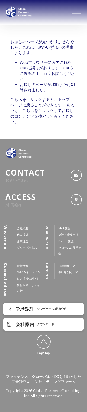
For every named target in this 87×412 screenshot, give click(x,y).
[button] (44, 342)
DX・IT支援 (66, 241)
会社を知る (66, 272)
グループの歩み (27, 247)
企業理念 (22, 241)
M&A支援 (64, 228)
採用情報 (64, 266)
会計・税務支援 (68, 234)
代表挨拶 (22, 234)
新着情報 (22, 266)
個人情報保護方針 (28, 278)
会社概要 (22, 228)
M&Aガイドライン (28, 272)
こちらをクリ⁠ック (26, 99)
